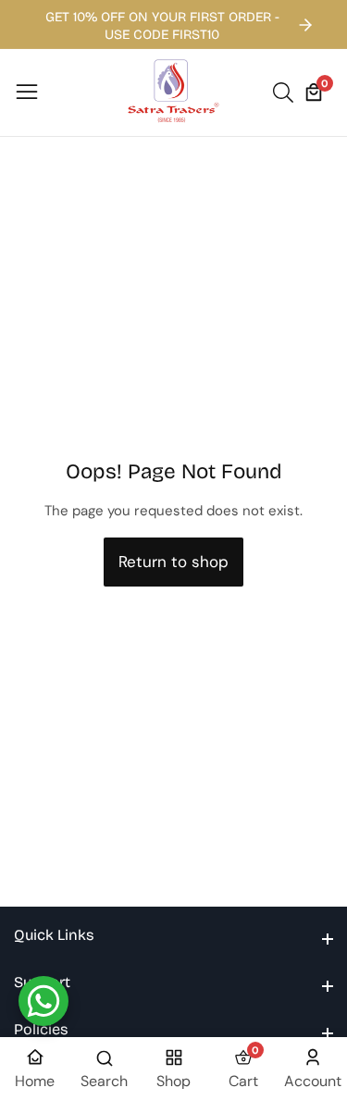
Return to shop (173, 561)
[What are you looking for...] (286, 92)
